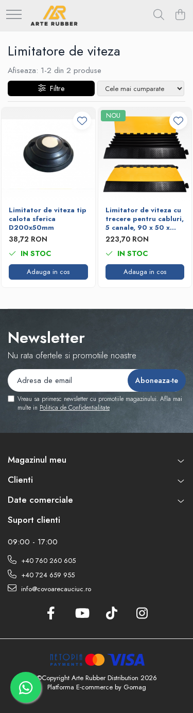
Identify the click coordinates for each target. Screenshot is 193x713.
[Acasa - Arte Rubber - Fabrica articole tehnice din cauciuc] (54, 15)
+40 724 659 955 (47, 575)
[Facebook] (51, 614)
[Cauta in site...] (158, 15)
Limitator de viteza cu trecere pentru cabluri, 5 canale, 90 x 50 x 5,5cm (145, 219)
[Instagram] (142, 614)
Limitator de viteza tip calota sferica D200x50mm (47, 219)
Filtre (55, 88)
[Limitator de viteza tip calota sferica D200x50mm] (48, 154)
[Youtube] (82, 614)
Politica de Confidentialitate (75, 407)
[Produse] (14, 15)
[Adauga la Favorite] (82, 121)
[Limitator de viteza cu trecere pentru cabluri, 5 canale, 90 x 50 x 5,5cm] (145, 154)
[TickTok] (112, 614)
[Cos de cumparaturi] (179, 15)
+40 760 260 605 (47, 560)
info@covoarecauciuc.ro (55, 589)
